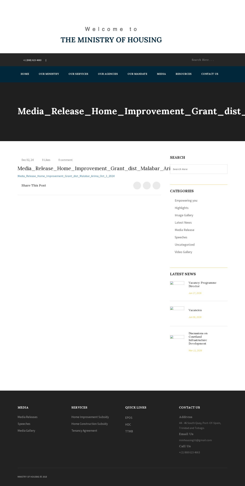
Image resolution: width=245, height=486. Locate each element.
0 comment (65, 160)
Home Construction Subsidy (89, 424)
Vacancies (194, 310)
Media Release (184, 230)
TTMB (129, 431)
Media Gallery (26, 431)
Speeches (181, 237)
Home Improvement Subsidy (90, 417)
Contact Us (209, 74)
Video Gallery (183, 252)
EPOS (128, 418)
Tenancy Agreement (84, 431)
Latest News (183, 222)
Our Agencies (108, 74)
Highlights (182, 208)
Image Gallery (184, 215)
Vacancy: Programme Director (202, 284)
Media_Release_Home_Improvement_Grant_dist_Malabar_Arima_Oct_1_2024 (66, 176)
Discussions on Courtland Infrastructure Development (198, 338)
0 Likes (46, 160)
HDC (128, 424)
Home (25, 74)
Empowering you (186, 200)
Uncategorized (185, 244)
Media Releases (27, 417)
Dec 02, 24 (28, 160)
